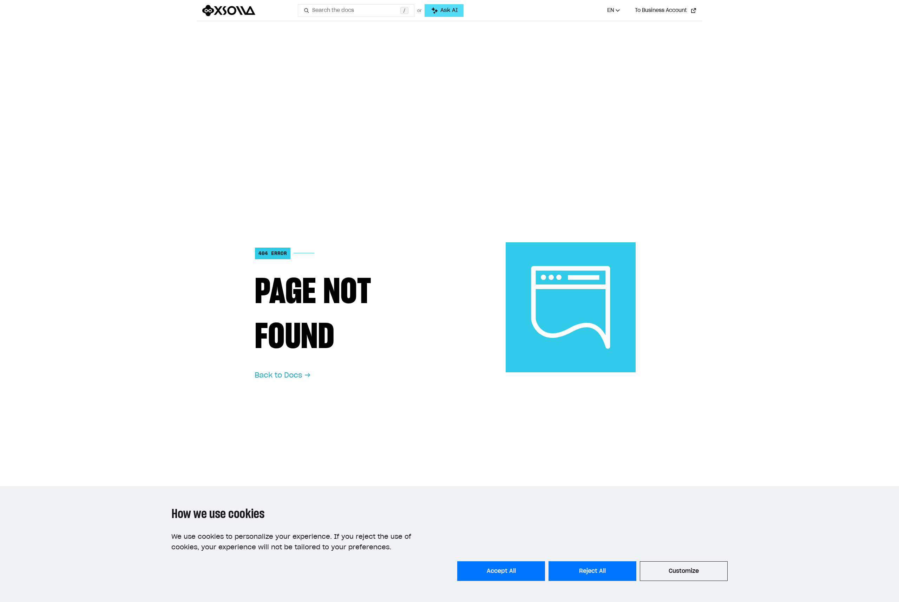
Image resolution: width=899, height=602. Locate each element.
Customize (684, 571)
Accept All (501, 571)
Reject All (592, 571)
